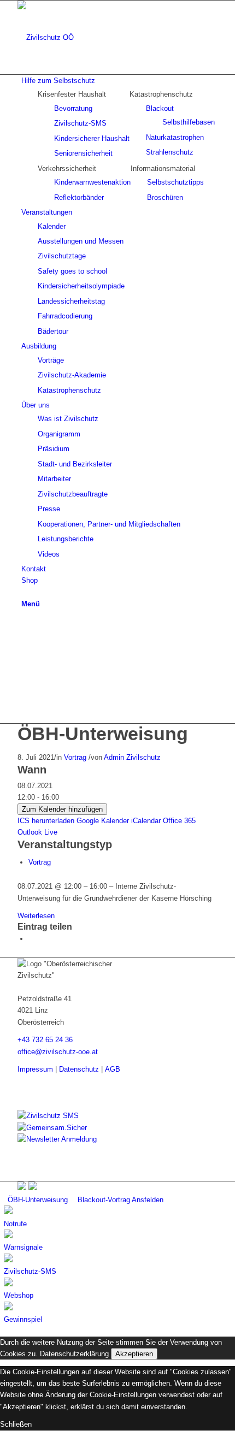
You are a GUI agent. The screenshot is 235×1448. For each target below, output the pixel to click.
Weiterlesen (36, 916)
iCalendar (146, 821)
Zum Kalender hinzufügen (62, 809)
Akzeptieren (134, 1354)
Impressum (35, 1069)
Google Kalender (103, 821)
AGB (112, 1069)
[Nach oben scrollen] (2, 1442)
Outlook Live (37, 832)
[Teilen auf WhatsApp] (31, 939)
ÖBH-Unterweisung (102, 733)
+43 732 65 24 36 (45, 1040)
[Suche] (24, 592)
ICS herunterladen (45, 821)
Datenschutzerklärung (74, 1354)
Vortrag (75, 757)
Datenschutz (79, 1069)
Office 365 (179, 821)
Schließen (16, 1424)
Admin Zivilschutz (132, 757)
